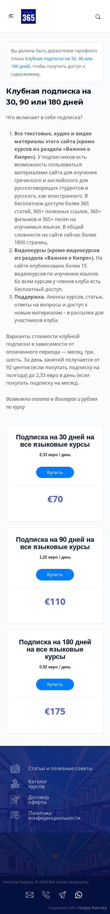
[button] (55, 856)
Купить (55, 472)
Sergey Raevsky (93, 907)
